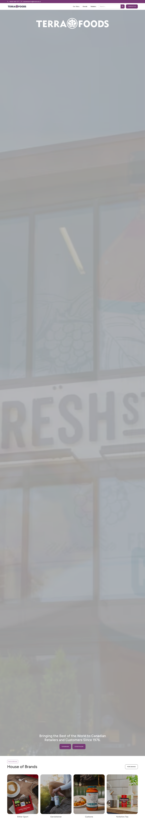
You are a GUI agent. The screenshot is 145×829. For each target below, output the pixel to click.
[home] (17, 6)
